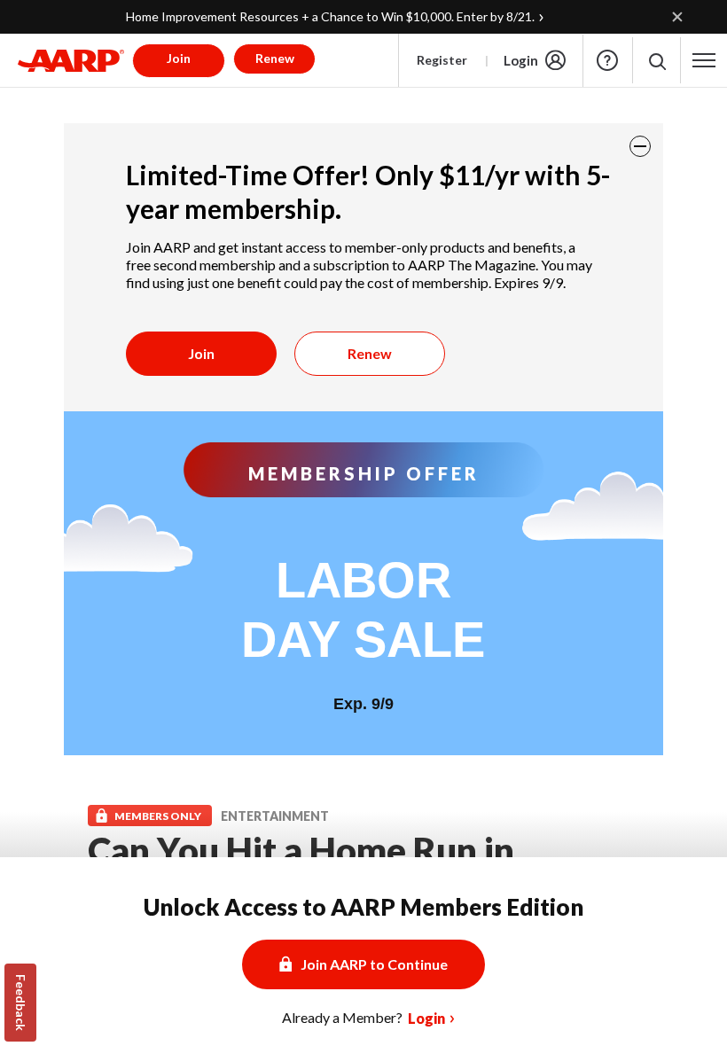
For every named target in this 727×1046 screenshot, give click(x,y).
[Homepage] (71, 60)
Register (442, 59)
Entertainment (275, 816)
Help (607, 60)
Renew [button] (274, 58)
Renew (370, 353)
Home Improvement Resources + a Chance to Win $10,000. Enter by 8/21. (330, 16)
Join (201, 353)
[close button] (640, 146)
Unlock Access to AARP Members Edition (363, 907)
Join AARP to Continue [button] (374, 964)
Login (521, 60)
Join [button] (179, 58)
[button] (656, 60)
